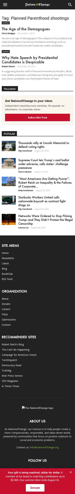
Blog (4, 268)
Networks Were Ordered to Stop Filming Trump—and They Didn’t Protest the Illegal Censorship (45, 219)
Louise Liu (23, 227)
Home (5, 253)
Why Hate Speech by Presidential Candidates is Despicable (30, 59)
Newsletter (8, 258)
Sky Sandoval (25, 150)
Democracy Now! (11, 365)
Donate (6, 304)
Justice (6, 23)
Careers (6, 309)
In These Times (10, 386)
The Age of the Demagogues (26, 28)
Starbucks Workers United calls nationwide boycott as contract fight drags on (42, 201)
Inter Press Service (12, 375)
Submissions (9, 319)
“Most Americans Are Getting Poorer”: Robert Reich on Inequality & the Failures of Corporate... (45, 182)
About (5, 298)
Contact (6, 324)
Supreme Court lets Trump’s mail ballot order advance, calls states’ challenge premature (43, 164)
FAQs (5, 314)
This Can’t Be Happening (15, 349)
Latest (5, 263)
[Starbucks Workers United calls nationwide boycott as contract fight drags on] (9, 199)
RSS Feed (7, 279)
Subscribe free (37, 117)
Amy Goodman (25, 190)
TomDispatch (9, 360)
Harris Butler (25, 171)
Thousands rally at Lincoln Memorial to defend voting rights (43, 144)
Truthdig (6, 370)
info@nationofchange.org (44, 447)
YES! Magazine (10, 381)
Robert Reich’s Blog (13, 344)
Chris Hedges (8, 33)
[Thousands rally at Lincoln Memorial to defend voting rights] (9, 146)
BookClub (7, 273)
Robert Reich (8, 66)
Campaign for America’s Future (19, 354)
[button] (70, 4)
